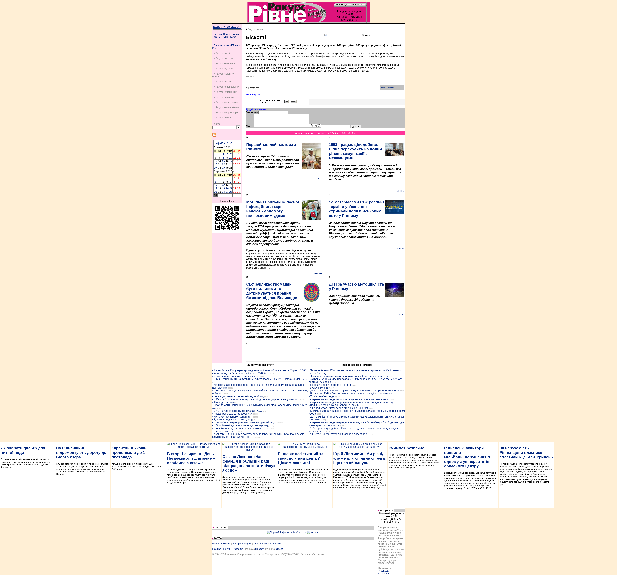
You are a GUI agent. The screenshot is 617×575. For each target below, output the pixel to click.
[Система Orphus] (277, 103)
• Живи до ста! (220, 402)
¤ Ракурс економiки (224, 63)
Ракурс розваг (255, 29)
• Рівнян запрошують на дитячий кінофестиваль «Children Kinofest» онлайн (257, 379)
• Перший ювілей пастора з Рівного (330, 384)
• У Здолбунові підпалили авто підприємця (237, 425)
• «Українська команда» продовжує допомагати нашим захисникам (348, 399)
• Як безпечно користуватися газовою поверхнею (338, 434)
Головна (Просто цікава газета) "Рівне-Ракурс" (226, 35)
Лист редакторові (241, 543)
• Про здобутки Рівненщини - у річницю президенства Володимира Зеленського (259, 405)
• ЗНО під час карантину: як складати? (235, 410)
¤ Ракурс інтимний (224, 97)
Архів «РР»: (224, 143)
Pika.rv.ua (383, 570)
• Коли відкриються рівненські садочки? (235, 396)
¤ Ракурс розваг (222, 117)
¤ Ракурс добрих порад (226, 112)
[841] (250, 414)
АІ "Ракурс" (384, 573)
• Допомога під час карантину (229, 419)
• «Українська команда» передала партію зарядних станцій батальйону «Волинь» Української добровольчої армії (351, 403)
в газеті (279, 549)
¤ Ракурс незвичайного (226, 107)
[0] (266, 373)
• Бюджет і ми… (221, 431)
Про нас (216, 549)
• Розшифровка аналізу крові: (229, 413)
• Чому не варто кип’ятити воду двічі (233, 376)
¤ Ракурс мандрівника (226, 102)
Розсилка (238, 549)
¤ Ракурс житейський (225, 91)
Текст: (249, 126)
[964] (258, 376)
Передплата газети (270, 543)
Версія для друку (387, 87)
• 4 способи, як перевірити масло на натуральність (242, 422)
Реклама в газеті (221, 543)
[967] (250, 420)
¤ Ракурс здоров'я (223, 68)
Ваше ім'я (252, 112)
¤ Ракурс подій (222, 53)
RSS (255, 543)
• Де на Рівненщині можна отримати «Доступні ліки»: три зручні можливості (354, 390)
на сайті (259, 549)
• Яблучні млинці (318, 387)
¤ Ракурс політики (223, 58)
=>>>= (318, 178)
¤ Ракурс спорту (223, 81)
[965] (305, 379)
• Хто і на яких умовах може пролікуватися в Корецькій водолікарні (349, 376)
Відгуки (227, 549)
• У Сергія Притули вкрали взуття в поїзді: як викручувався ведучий (252, 399)
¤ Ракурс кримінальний (226, 86)
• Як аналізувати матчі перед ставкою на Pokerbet (338, 408)
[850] (250, 417)
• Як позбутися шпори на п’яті (230, 416)
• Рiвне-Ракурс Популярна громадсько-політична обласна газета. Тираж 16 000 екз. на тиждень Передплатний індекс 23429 (259, 372)
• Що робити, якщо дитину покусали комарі (237, 428)
